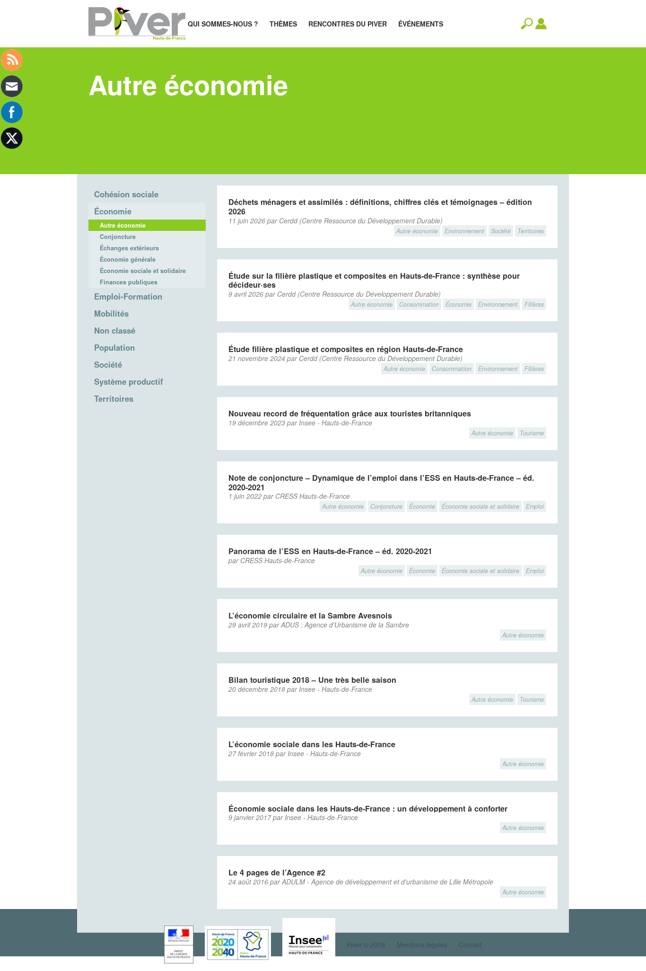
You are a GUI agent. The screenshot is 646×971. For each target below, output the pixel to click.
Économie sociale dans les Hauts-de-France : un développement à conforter (367, 808)
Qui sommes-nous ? (223, 23)
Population (114, 347)
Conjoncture (118, 236)
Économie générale (128, 259)
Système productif (128, 381)
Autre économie (123, 225)
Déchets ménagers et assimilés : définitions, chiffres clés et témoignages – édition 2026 (380, 206)
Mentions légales (422, 944)
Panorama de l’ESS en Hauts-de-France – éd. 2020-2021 (330, 551)
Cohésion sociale (126, 194)
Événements (420, 23)
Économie (112, 211)
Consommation (419, 304)
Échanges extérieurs (129, 248)
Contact (470, 944)
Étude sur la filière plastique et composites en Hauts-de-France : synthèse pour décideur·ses (374, 280)
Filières (534, 304)
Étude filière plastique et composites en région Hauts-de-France (345, 349)
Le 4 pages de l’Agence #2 (276, 872)
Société (108, 364)
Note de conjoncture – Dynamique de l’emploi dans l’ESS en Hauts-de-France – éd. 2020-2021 (381, 482)
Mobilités (111, 313)
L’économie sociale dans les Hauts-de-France (311, 744)
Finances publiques (128, 282)
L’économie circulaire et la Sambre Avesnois (310, 615)
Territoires (113, 398)
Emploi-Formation (128, 296)
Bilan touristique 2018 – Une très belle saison (312, 679)
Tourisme (532, 433)
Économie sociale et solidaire (143, 270)
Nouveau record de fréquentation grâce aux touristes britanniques (349, 413)
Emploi (535, 506)
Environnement (464, 231)
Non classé (114, 330)
